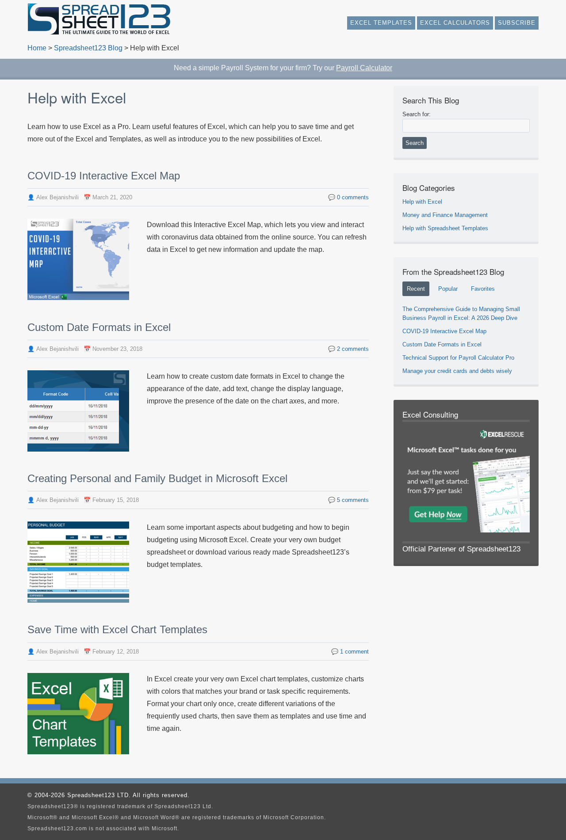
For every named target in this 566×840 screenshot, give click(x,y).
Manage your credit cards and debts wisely (457, 371)
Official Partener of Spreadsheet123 (461, 549)
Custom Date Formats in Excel (99, 327)
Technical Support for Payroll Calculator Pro (458, 357)
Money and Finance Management (445, 215)
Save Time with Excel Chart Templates (117, 629)
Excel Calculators (455, 22)
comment (354, 651)
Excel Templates (381, 22)
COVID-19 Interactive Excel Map (103, 176)
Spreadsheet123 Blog (88, 48)
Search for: (416, 114)
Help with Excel (422, 201)
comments (353, 197)
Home (36, 48)
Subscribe (516, 22)
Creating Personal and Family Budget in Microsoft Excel (157, 478)
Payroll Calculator (364, 68)
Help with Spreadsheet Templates (445, 228)
